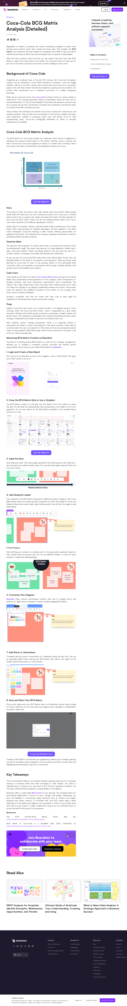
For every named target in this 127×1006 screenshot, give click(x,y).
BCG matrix (37, 793)
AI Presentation (75, 951)
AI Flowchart (74, 954)
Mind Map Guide (98, 954)
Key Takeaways (95, 68)
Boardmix (57, 347)
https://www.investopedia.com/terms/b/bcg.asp (25, 819)
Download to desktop (52, 849)
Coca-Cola (40, 97)
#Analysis (10, 17)
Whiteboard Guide (99, 947)
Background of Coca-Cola (99, 59)
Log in (106, 9)
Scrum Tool (51, 947)
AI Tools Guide (97, 957)
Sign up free (117, 9)
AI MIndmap (74, 947)
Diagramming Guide (99, 960)
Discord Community (99, 977)
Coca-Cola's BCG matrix (47, 277)
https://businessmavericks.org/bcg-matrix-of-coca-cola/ (28, 826)
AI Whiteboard (75, 944)
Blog (94, 944)
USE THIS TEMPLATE (41, 202)
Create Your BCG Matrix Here (41, 754)
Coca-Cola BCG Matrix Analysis (101, 64)
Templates (96, 967)
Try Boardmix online (29, 849)
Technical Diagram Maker (56, 951)
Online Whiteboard (54, 944)
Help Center (97, 970)
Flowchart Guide (98, 951)
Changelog (96, 973)
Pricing (78, 9)
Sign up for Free (98, 76)
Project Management (99, 964)
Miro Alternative (53, 954)
